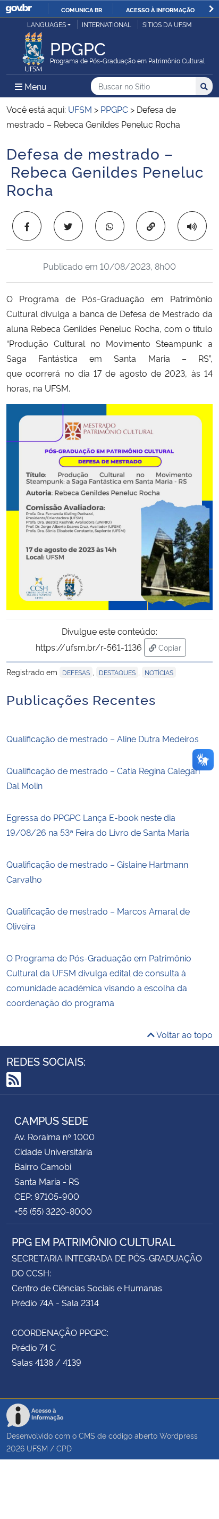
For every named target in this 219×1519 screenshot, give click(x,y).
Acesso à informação (160, 9)
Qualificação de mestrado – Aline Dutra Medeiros (102, 738)
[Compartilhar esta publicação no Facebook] (26, 226)
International (106, 24)
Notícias (159, 672)
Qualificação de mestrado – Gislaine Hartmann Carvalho (97, 871)
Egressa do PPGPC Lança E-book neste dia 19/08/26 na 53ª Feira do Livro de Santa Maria (97, 824)
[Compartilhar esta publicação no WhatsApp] (109, 226)
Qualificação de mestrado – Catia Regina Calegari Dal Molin (103, 778)
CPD (64, 1448)
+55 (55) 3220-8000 (53, 1211)
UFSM (37, 1448)
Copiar (171, 647)
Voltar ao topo (184, 1034)
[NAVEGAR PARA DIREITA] (211, 8)
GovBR (18, 9)
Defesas (76, 672)
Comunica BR (81, 9)
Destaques (117, 672)
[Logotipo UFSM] (33, 49)
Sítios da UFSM (167, 24)
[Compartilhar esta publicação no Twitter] (68, 226)
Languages (46, 24)
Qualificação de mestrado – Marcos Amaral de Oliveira (98, 918)
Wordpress (178, 1435)
